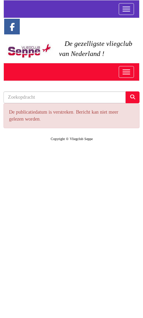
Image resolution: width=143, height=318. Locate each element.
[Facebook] (11, 28)
